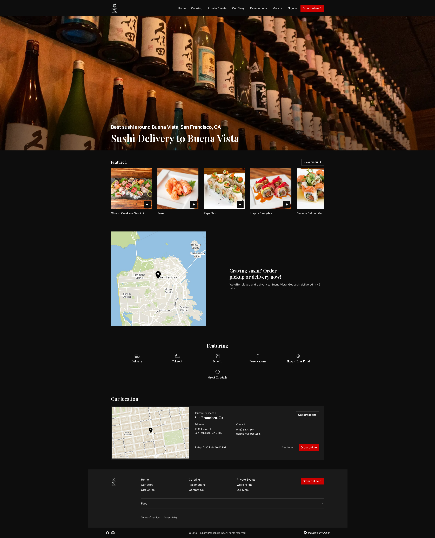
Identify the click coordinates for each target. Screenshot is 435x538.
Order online (309, 447)
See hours (287, 447)
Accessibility (170, 517)
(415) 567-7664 (245, 429)
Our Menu (243, 489)
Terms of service (150, 517)
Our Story (238, 8)
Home (182, 8)
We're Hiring (244, 484)
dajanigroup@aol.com (248, 433)
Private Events (217, 8)
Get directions (307, 414)
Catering (196, 8)
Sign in (292, 8)
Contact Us (196, 489)
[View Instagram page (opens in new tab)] (113, 533)
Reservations (258, 8)
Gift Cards (148, 489)
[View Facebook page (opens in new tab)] (107, 533)
